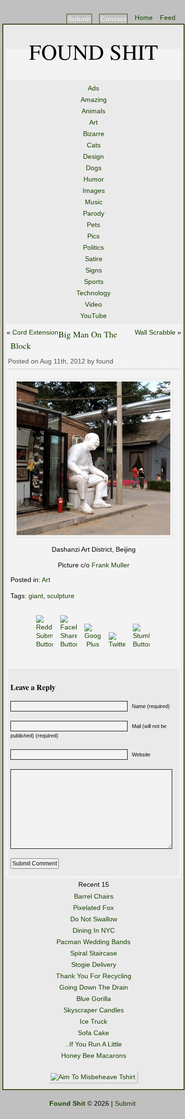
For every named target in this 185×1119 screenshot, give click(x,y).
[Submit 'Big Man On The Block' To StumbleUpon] (142, 644)
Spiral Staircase (93, 953)
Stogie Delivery (93, 964)
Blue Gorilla (93, 998)
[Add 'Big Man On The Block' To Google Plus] (94, 644)
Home (144, 17)
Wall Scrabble (155, 332)
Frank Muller (111, 565)
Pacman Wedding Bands (93, 942)
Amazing (94, 99)
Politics (93, 247)
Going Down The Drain (93, 987)
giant (35, 596)
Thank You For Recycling (93, 976)
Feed (168, 17)
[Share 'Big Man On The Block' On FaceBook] (69, 644)
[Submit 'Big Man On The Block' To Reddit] (45, 644)
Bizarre (93, 133)
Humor (93, 179)
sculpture (60, 596)
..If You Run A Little (93, 1044)
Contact (113, 19)
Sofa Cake (93, 1033)
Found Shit (93, 51)
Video (93, 304)
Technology (93, 293)
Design (93, 156)
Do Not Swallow (93, 919)
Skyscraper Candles (94, 1010)
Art (93, 122)
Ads (93, 88)
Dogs (94, 168)
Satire (93, 259)
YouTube (93, 315)
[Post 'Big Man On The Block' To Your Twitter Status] (118, 644)
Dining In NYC (94, 930)
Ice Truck (93, 1021)
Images (94, 190)
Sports (93, 281)
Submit (79, 19)
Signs (93, 270)
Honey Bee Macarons (93, 1055)
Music (93, 202)
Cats (94, 145)
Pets (93, 224)
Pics (93, 236)
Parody (93, 213)
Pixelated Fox (93, 907)
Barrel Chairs (93, 896)
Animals (93, 111)
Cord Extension (35, 332)
